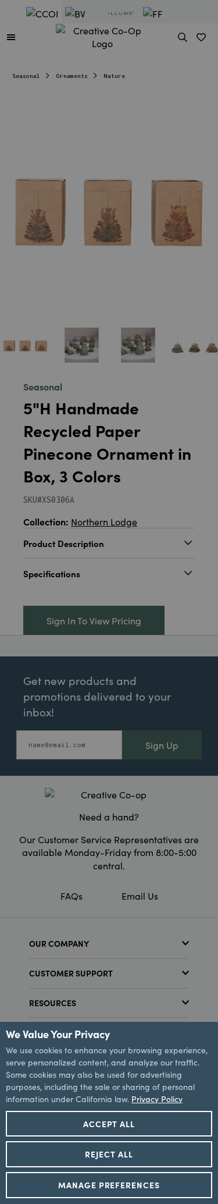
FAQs (71, 895)
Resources (52, 1002)
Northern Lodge (104, 521)
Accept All (109, 1124)
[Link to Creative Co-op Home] (109, 794)
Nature (114, 76)
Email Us (139, 895)
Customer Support (71, 973)
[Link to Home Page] (102, 35)
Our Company (59, 943)
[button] (11, 36)
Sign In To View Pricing (94, 620)
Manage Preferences (109, 1185)
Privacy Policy (157, 1098)
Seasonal (26, 76)
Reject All (109, 1154)
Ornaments (72, 76)
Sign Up (161, 744)
